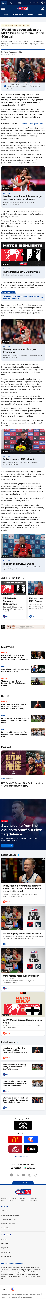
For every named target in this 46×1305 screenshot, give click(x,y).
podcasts (10, 778)
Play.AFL (4, 1239)
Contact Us (5, 1228)
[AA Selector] (23, 627)
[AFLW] (11, 3)
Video (6, 14)
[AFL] (4, 3)
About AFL (4, 1211)
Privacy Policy (22, 1199)
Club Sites (32, 2)
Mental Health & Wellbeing (10, 1215)
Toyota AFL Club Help (8, 1219)
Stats (40, 14)
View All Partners (21, 1157)
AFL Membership (6, 1256)
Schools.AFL (5, 1252)
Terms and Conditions (20, 1294)
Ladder (30, 14)
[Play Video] (23, 178)
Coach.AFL (5, 1243)
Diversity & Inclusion (8, 1223)
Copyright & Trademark (10, 1297)
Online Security (26, 1297)
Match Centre (18, 14)
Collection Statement (33, 1199)
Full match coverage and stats (31, 124)
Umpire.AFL (5, 1248)
